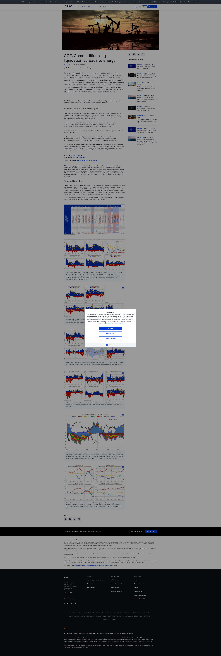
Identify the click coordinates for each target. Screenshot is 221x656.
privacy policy (119, 323)
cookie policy (108, 323)
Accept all (111, 328)
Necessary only (110, 333)
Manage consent (110, 338)
